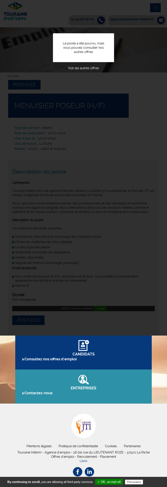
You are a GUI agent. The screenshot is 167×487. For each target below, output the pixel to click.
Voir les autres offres (83, 68)
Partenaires (132, 446)
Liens (83, 461)
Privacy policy (154, 482)
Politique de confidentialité (78, 446)
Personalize (134, 482)
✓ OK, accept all (109, 482)
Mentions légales (39, 446)
